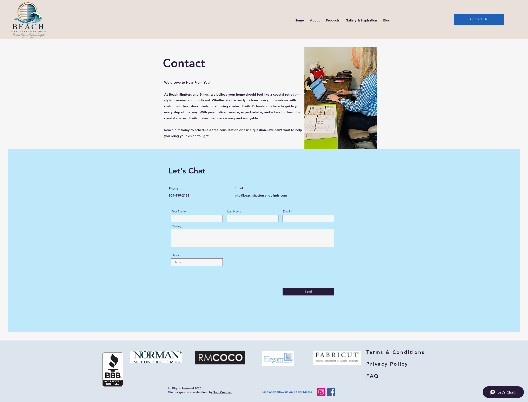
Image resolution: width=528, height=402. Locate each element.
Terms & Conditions (395, 352)
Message (177, 225)
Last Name (234, 211)
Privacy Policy (387, 364)
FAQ (372, 376)
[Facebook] (331, 392)
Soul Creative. (222, 392)
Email (286, 211)
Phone (176, 255)
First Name (179, 211)
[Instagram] (321, 392)
